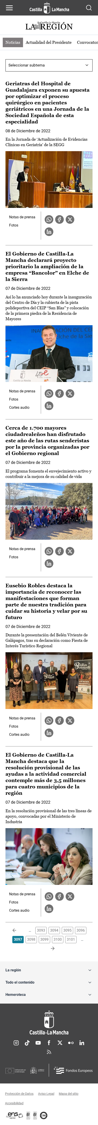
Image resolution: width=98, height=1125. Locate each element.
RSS (49, 1052)
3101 (71, 939)
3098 (31, 939)
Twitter (59, 1043)
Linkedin (81, 1043)
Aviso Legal (46, 1093)
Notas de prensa (22, 217)
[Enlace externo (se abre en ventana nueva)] (35, 1115)
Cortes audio (19, 407)
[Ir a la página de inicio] (49, 8)
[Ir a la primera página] (18, 930)
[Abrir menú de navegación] (9, 7)
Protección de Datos (19, 1093)
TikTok (27, 1043)
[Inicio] (49, 1022)
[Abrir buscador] (88, 7)
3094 (54, 930)
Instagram (16, 1043)
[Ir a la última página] (49, 948)
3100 (58, 939)
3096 (81, 930)
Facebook (49, 1043)
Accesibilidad (14, 1103)
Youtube (38, 1043)
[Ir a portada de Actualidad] (49, 26)
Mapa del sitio (68, 1093)
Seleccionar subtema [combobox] (26, 65)
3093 (41, 930)
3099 (44, 939)
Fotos (13, 225)
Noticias (12, 42)
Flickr (70, 1043)
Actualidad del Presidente (49, 42)
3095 (67, 930)
